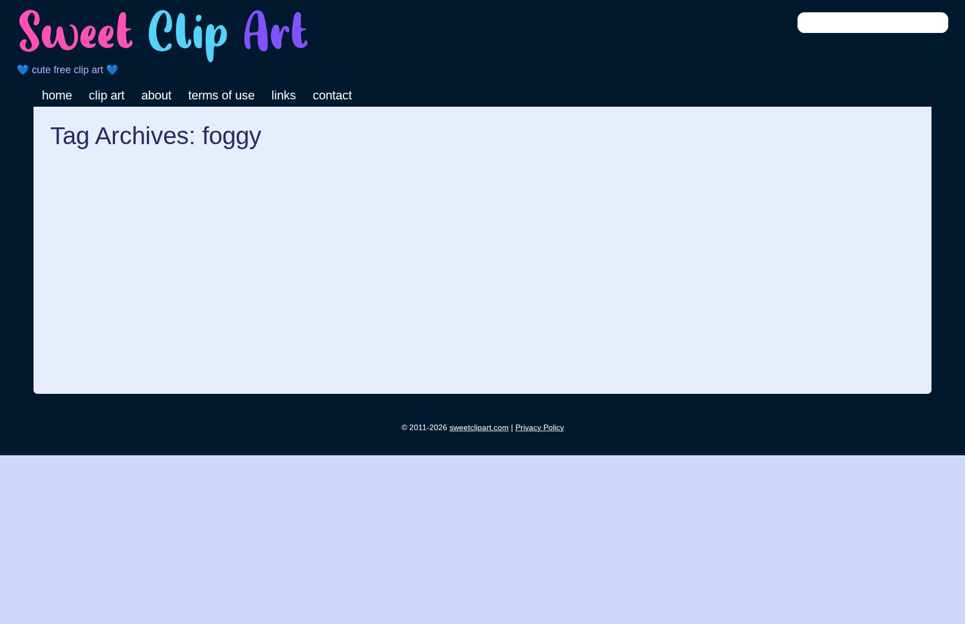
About (156, 95)
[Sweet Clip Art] (163, 61)
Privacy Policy (539, 427)
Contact (332, 95)
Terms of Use (221, 95)
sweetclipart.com (479, 427)
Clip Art (107, 95)
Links (283, 95)
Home (57, 95)
